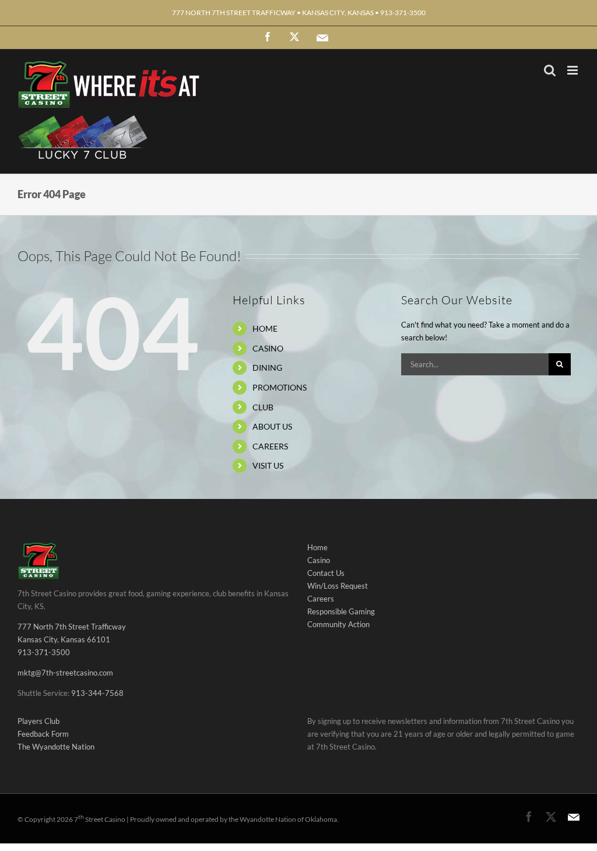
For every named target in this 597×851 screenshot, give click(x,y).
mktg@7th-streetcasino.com (65, 672)
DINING (267, 367)
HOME (265, 328)
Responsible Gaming (341, 611)
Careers (320, 598)
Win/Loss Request (337, 585)
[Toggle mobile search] (550, 70)
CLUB (262, 407)
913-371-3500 (43, 652)
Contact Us (326, 573)
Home (317, 547)
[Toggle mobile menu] (573, 70)
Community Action (338, 624)
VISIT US (267, 465)
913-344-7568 (97, 693)
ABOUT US (272, 426)
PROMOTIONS (279, 387)
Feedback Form (43, 734)
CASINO (267, 348)
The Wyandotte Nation (55, 746)
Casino (318, 560)
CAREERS (270, 446)
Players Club (38, 721)
